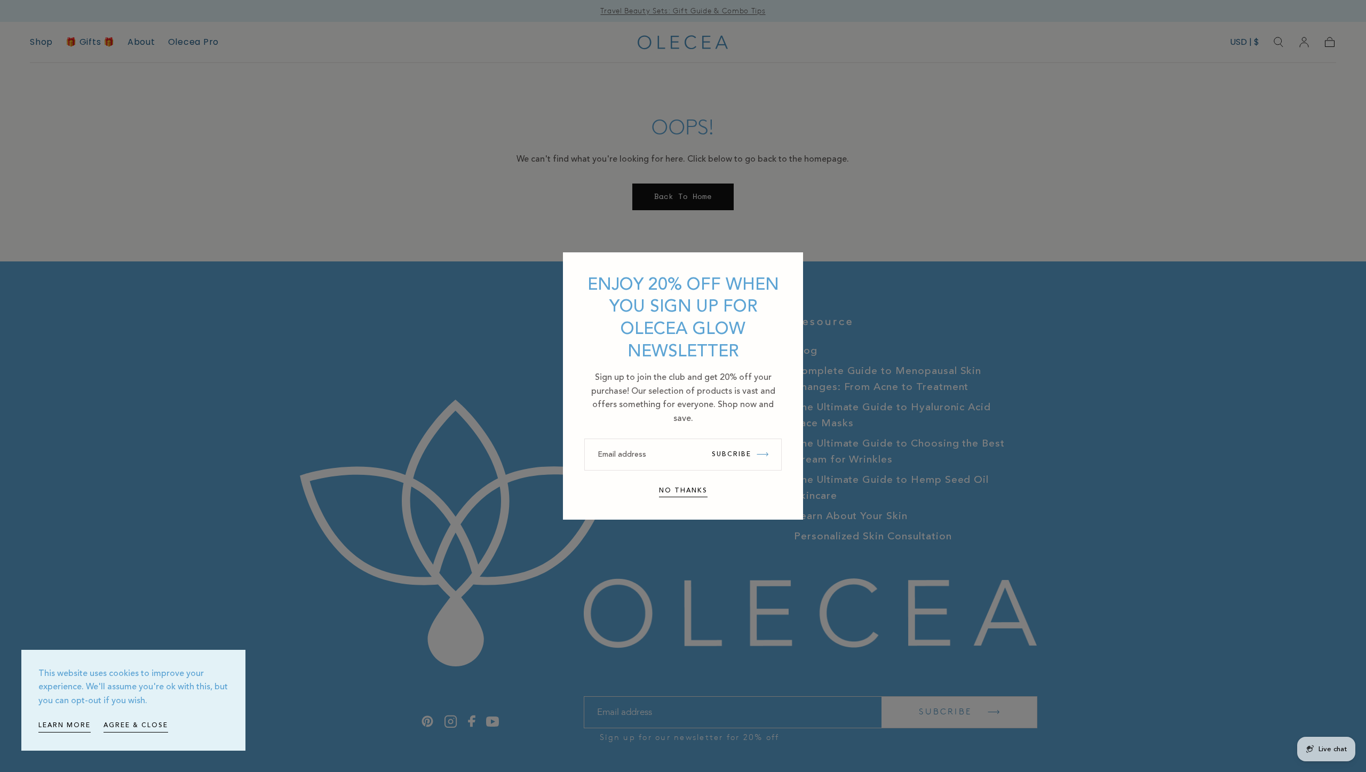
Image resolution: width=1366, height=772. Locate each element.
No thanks (683, 491)
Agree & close (136, 725)
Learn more (64, 725)
